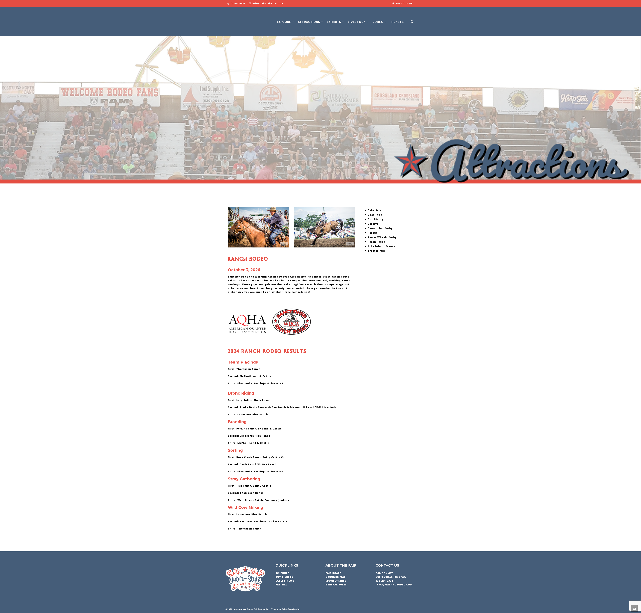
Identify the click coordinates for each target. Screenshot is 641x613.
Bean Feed (375, 214)
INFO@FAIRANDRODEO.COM (394, 584)
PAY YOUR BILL (405, 3)
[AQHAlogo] (247, 324)
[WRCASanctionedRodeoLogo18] (291, 321)
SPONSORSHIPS (336, 580)
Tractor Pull (376, 250)
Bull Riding (375, 219)
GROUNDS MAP (336, 576)
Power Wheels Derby (382, 237)
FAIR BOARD (334, 573)
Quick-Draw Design (291, 609)
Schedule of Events (381, 246)
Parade (373, 232)
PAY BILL (281, 584)
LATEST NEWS (284, 580)
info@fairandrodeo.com (268, 3)
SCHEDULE (282, 573)
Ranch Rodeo (376, 241)
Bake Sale (374, 210)
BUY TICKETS (284, 576)
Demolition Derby (380, 228)
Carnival (374, 223)
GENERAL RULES (336, 584)
